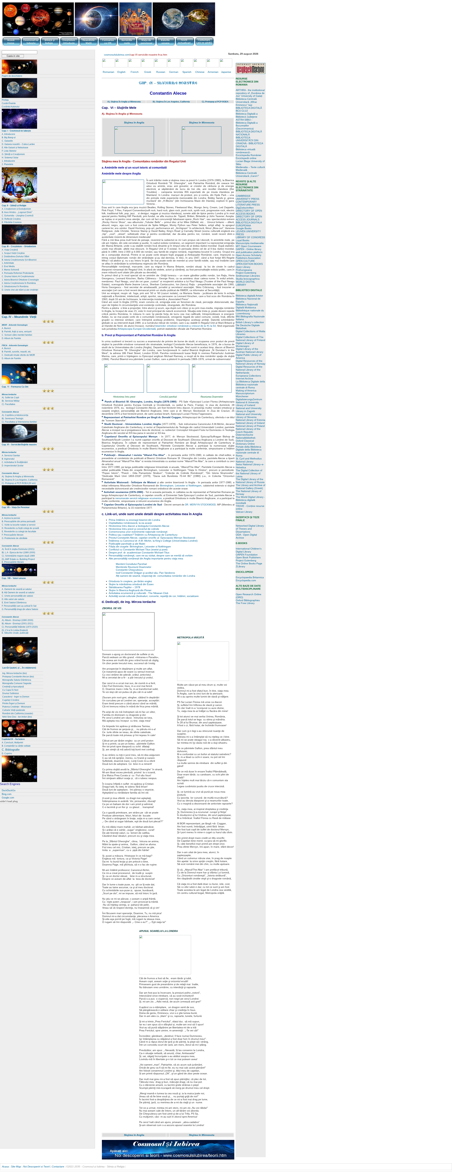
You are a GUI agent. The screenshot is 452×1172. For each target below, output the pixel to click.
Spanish (186, 72)
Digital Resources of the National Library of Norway (250, 362)
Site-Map (16, 1166)
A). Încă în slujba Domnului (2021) (18, 549)
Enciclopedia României (248, 155)
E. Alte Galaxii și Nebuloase (15, 147)
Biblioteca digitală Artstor (249, 295)
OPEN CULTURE (245, 261)
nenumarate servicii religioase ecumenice (138, 498)
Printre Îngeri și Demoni (13, 703)
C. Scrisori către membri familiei (17, 335)
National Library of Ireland (250, 423)
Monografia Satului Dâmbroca (16, 680)
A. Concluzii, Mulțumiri (12, 742)
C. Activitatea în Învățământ (15, 462)
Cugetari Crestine (10, 700)
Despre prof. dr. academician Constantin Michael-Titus (139, 552)
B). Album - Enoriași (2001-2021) (17, 623)
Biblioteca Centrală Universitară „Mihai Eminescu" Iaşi (246, 101)
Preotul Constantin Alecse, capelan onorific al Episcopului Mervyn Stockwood (152, 537)
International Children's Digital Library (248, 550)
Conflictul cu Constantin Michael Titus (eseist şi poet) (138, 549)
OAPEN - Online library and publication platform (249, 251)
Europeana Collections (248, 375)
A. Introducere (8, 134)
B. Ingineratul (8, 459)
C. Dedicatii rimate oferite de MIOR (18, 355)
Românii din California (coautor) (17, 713)
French (135, 72)
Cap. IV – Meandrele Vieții (19, 316)
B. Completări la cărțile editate (16, 746)
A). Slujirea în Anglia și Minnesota (124, 101)
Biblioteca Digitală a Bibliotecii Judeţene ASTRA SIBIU (247, 116)
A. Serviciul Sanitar (11, 455)
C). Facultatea (8, 404)
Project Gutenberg (246, 272)
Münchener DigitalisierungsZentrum (249, 398)
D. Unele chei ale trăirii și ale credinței (20, 290)
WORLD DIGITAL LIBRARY (245, 283)
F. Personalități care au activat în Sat (19, 606)
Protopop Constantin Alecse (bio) (18, 676)
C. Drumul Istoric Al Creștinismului (18, 276)
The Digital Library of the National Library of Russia (250, 481)
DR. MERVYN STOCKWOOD (200, 504)
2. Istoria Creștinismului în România (19, 283)
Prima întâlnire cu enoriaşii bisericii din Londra (134, 519)
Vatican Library (244, 511)
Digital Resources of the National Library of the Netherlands (249, 369)
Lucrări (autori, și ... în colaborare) (19, 668)
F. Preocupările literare (12, 535)
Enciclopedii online (246, 158)
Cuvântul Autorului (10, 106)
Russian (160, 72)
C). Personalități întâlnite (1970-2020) (20, 627)
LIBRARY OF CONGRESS (250, 237)
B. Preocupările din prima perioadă (18, 521)
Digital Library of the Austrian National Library (249, 350)
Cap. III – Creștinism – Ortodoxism (19, 246)
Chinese (199, 72)
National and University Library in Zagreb (248, 410)
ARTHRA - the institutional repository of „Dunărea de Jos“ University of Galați (250, 93)
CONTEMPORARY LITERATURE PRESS (248, 203)
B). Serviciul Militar (11, 401)
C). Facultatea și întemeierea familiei (19, 422)
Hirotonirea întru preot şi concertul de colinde (134, 528)
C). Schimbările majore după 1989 (18, 556)
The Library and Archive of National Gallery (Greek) (250, 487)
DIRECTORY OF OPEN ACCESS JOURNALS (249, 218)
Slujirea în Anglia (134, 122)
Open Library (243, 266)
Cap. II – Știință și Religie (14, 205)
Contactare (57, 1166)
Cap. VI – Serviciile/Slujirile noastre (19, 444)
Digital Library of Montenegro (245, 344)
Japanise (226, 72)
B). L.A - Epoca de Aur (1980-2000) (18, 552)
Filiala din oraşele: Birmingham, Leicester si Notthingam (140, 546)
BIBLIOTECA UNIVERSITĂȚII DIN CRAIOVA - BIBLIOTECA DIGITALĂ (249, 142)
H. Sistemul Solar (10, 157)
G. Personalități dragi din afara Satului (20, 609)
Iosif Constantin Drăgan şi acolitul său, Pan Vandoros (145, 572)
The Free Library (245, 603)
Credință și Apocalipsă (13, 686)
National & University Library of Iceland (247, 404)
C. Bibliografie (11, 749)
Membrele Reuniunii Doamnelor (133, 567)
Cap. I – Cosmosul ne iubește (16, 131)
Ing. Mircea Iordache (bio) (14, 673)
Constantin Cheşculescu (129, 569)
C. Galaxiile (7, 141)
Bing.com (6, 794)
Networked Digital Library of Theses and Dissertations (250, 528)
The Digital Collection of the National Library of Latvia (249, 473)
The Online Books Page (249, 563)
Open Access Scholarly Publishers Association (248, 257)
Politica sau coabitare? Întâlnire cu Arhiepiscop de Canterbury (143, 534)
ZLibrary (240, 566)
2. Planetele (7, 164)
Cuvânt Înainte (9, 103)
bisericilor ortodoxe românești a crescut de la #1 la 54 (185, 325)
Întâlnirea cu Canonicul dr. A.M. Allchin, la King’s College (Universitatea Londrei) (153, 540)
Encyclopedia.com (246, 580)
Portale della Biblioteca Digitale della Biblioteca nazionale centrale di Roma (248, 451)
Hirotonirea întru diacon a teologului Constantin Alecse (139, 525)
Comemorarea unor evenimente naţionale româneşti (138, 531)
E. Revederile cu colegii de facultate (19, 531)
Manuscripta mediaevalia (250, 243)
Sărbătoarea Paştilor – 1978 (124, 587)
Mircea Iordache (9, 394)
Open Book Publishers (248, 557)
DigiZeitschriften (245, 207)
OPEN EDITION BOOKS (249, 264)
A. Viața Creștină (10, 250)
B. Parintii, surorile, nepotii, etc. (16, 351)
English (121, 72)
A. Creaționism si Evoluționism (16, 209)
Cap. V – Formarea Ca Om (15, 387)
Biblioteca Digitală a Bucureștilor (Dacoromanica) (247, 125)
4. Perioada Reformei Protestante (18, 273)
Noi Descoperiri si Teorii (36, 1166)
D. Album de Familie (11, 338)
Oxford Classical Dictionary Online (245, 442)
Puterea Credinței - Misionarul (16, 707)
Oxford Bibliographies (248, 600)
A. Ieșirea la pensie (11, 518)
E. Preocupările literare (13, 562)
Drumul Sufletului (10, 693)
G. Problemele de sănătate (14, 538)
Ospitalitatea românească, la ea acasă (130, 522)
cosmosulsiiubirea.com (116, 54)
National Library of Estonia (250, 420)
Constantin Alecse (10, 412)
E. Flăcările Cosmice (12, 222)
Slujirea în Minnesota (201, 122)
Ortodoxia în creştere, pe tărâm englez (130, 581)
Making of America (246, 390)
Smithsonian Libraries (248, 275)
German (173, 72)
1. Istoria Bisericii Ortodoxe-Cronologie (20, 280)
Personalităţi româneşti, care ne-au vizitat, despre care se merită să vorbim (151, 555)
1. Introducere (8, 161)
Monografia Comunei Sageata (16, 683)
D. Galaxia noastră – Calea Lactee (18, 144)
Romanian (108, 72)
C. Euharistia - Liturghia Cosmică (17, 215)
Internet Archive (244, 378)
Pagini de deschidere (12, 76)
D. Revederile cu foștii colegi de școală (20, 528)
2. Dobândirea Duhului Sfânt (15, 256)
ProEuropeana (244, 269)
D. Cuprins (7, 753)
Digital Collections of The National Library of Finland (250, 338)
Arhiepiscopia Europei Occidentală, (137, 328)
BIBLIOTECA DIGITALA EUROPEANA (249, 224)
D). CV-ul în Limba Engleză (15, 630)
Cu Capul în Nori (10, 690)
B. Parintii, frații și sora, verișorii (17, 331)
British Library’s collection (250, 322)
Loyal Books (242, 240)
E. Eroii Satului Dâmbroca (14, 602)
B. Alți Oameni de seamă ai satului (18, 592)
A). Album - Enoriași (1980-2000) (17, 620)
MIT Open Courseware (248, 246)
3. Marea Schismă (10, 269)
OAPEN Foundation (247, 554)
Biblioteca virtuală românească (245, 151)
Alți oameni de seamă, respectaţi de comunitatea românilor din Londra (155, 575)
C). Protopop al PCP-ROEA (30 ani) (19, 483)
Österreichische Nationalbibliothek (245, 436)
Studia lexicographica (248, 278)
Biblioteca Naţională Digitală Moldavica (247, 306)
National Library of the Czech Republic (248, 430)
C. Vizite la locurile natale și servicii (18, 525)
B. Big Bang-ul (9, 137)
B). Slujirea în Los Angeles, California (171, 101)
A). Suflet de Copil (10, 397)
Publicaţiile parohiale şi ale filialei (127, 543)
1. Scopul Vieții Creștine (13, 253)
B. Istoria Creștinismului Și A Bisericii (19, 260)
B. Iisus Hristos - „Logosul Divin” (17, 212)
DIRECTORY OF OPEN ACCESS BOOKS (249, 212)
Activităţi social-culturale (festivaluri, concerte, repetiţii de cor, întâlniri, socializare (154, 596)
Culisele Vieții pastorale (13, 710)
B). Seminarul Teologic (12, 418)
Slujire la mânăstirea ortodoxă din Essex (131, 584)
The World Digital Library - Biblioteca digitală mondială (250, 500)
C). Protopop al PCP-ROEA (215, 101)
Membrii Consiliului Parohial (131, 564)
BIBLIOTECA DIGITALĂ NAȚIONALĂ (249, 133)
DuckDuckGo (8, 790)
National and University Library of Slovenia (248, 416)
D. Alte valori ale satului (13, 599)
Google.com (8, 797)
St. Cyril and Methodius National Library (249, 460)
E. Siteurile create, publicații (15, 633)
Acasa (5, 1166)
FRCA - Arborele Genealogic (15, 345)
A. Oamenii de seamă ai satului (17, 589)
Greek (147, 72)
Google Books (243, 228)
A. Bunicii (6, 328)
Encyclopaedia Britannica (250, 577)
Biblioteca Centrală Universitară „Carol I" (247, 174)
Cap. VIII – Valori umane (14, 578)
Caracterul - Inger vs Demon (15, 696)
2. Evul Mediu (8, 266)
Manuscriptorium (245, 393)
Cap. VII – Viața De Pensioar (16, 507)
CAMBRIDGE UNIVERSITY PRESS (247, 197)
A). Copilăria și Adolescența (15, 415)
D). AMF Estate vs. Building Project (18, 559)
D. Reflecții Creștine (11, 219)
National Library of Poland (250, 426)
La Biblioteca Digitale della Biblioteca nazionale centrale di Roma (250, 384)
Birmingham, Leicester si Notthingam (180, 485)
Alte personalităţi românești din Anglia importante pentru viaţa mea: (146, 558)
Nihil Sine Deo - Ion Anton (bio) (17, 717)
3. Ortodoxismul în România (15, 286)
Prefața (5, 100)
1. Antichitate (8, 263)
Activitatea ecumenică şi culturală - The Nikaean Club (138, 593)
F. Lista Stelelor (9, 151)
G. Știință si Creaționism (13, 154)
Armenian (213, 72)
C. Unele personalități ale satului (17, 596)
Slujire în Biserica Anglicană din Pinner (130, 590)
